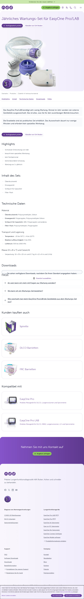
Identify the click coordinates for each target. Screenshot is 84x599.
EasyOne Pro (27, 399)
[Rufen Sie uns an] (71, 7)
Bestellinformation (10, 565)
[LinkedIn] (13, 490)
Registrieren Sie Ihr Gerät (14, 573)
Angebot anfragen (52, 7)
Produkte (13, 93)
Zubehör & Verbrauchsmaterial (28, 93)
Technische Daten (26, 99)
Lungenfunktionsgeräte (52, 509)
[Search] (75, 7)
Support (7, 549)
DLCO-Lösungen (9, 519)
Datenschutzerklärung (66, 592)
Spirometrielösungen (11, 522)
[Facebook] (5, 490)
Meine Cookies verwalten (9, 595)
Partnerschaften (49, 573)
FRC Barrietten (28, 369)
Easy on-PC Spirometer (51, 526)
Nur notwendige (57, 595)
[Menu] (80, 7)
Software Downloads (11, 558)
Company (47, 549)
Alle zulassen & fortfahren (73, 595)
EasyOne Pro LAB (29, 420)
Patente (46, 569)
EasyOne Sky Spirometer (52, 530)
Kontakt (46, 554)
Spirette (24, 326)
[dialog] (42, 592)
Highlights (6, 99)
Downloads (40, 99)
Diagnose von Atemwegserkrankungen (17, 509)
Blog (45, 562)
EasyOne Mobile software (52, 537)
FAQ (5, 554)
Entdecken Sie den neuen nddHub (41, 2)
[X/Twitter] (9, 490)
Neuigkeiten (48, 558)
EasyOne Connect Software (53, 534)
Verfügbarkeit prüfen (14, 25)
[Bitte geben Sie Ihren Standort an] (62, 7)
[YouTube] (16, 490)
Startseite (5, 93)
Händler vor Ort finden (33, 25)
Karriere (46, 565)
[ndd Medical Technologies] (33, 474)
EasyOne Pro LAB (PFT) (51, 515)
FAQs (50, 99)
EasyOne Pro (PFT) (50, 519)
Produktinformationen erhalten (56, 541)
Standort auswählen (43, 278)
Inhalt (14, 99)
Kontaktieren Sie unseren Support (17, 569)
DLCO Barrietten (29, 348)
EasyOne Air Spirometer (51, 522)
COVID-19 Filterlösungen (12, 515)
